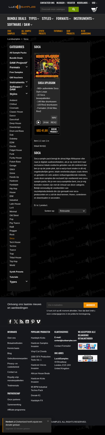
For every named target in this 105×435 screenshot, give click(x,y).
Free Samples (11, 32)
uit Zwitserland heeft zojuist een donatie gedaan (24, 423)
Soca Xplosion (46, 83)
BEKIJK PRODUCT (54, 130)
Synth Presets (42, 32)
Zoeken (74, 9)
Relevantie (64, 211)
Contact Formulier (62, 346)
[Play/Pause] (38, 122)
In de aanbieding (86, 32)
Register (71, 2)
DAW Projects (71, 32)
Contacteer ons (47, 2)
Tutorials (58, 30)
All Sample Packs (26, 32)
